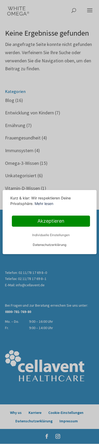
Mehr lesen (44, 203)
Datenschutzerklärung (49, 245)
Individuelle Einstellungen (51, 235)
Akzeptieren (50, 221)
